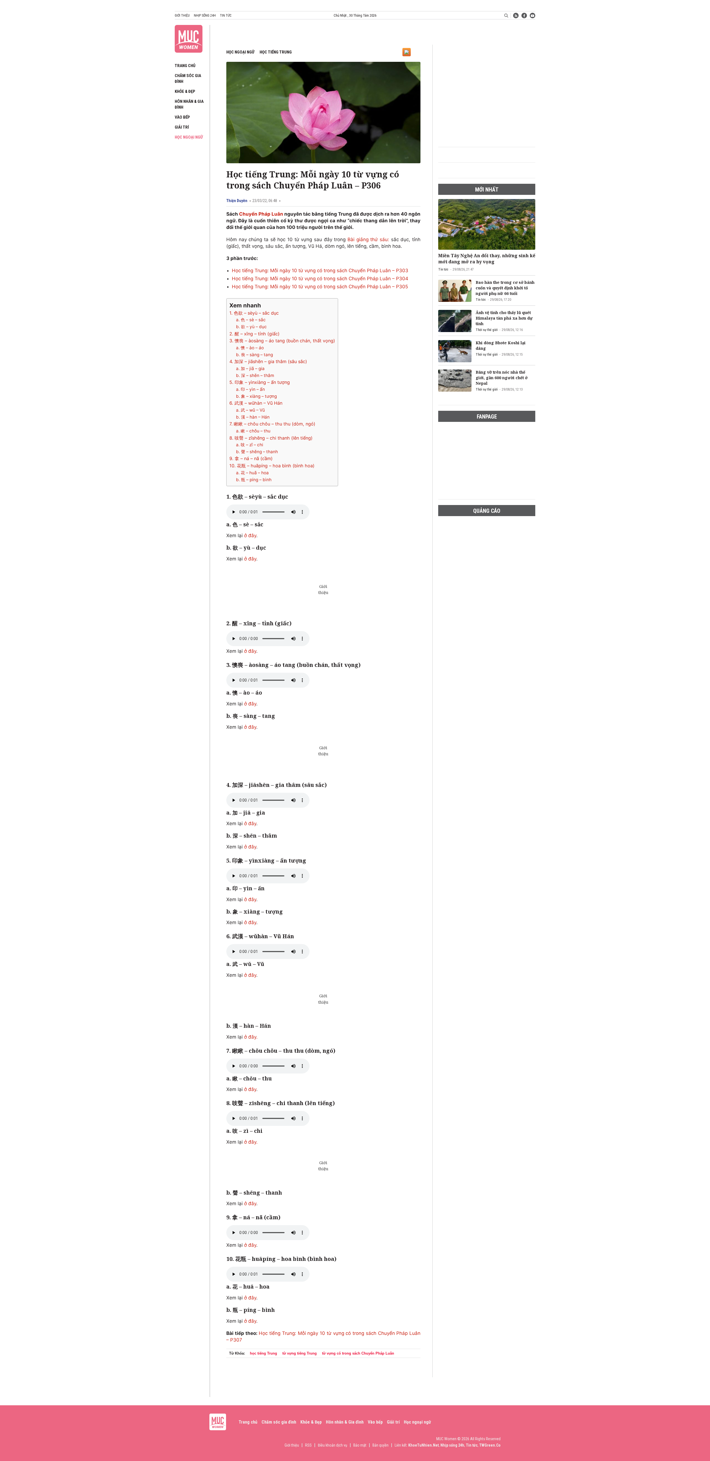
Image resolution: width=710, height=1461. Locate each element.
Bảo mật (359, 1445)
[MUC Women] (188, 37)
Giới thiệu (182, 15)
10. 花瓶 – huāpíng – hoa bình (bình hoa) (272, 465)
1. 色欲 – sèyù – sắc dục (254, 313)
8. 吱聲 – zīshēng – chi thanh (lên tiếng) (271, 438)
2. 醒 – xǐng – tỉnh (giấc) (254, 333)
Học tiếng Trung (276, 52)
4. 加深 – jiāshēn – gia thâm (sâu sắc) (268, 361)
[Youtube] (532, 15)
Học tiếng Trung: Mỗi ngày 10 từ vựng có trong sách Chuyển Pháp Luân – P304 (320, 278)
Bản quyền (380, 1445)
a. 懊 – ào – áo (250, 347)
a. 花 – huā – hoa (252, 472)
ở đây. (251, 1037)
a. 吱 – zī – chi (249, 444)
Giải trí (182, 127)
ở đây (250, 535)
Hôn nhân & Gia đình (345, 1422)
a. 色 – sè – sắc (251, 319)
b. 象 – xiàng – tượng (256, 396)
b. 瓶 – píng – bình (254, 479)
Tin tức (225, 15)
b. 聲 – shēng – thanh (257, 451)
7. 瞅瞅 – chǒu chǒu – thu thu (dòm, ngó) (272, 424)
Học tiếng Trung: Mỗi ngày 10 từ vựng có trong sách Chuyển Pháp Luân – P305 (320, 286)
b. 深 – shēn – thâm (255, 375)
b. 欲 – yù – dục (251, 326)
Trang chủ (185, 65)
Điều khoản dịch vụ (332, 1445)
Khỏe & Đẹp (185, 91)
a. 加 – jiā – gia (250, 368)
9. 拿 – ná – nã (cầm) (251, 458)
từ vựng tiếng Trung (299, 1353)
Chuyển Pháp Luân (261, 214)
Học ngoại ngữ (189, 137)
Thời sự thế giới (487, 330)
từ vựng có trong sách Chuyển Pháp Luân (358, 1353)
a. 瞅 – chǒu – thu (253, 431)
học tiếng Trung (263, 1353)
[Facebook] (524, 15)
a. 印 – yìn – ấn (250, 389)
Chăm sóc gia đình (279, 1422)
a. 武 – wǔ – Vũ (250, 410)
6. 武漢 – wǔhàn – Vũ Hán (255, 403)
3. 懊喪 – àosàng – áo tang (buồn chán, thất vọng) (282, 340)
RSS (308, 1445)
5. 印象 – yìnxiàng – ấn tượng (259, 382)
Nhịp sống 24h (205, 15)
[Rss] (516, 15)
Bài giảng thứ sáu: (368, 239)
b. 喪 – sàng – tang (254, 354)
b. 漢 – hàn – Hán (253, 417)
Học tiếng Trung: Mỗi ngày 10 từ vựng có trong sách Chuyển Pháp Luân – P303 (320, 270)
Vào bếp (182, 117)
